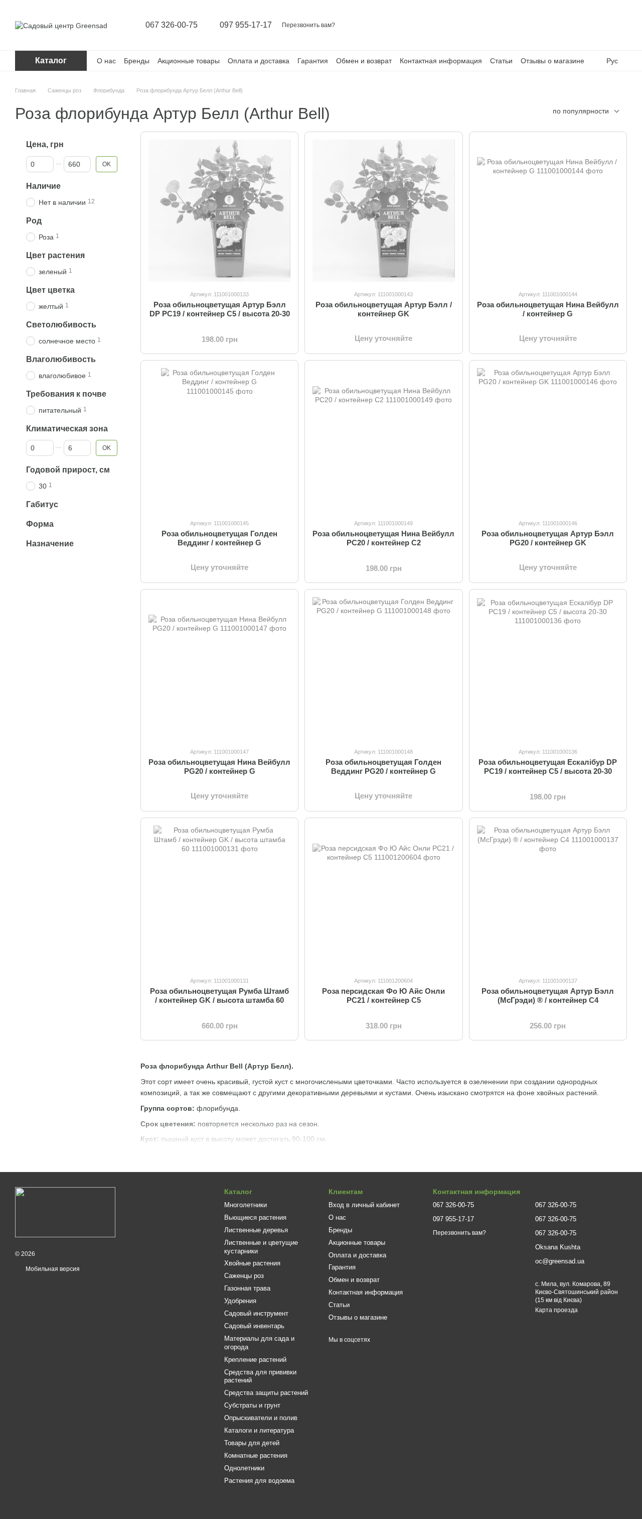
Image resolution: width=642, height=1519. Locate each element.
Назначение (50, 543)
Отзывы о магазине (552, 61)
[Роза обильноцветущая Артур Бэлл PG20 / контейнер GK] (548, 439)
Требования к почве (66, 393)
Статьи (501, 61)
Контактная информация (441, 61)
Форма (40, 524)
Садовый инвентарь (254, 1326)
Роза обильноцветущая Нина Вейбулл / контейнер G (548, 309)
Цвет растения (55, 255)
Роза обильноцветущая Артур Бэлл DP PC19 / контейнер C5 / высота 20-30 (219, 309)
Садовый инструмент (256, 1313)
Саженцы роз (244, 1275)
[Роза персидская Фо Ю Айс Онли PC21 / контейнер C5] (383, 897)
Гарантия (312, 61)
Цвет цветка (50, 290)
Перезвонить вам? (308, 25)
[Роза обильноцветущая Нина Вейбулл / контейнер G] (548, 211)
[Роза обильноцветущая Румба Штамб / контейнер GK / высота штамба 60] (219, 897)
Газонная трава (247, 1288)
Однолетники (244, 1468)
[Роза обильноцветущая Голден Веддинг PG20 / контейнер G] (383, 668)
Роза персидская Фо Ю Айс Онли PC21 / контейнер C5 (383, 995)
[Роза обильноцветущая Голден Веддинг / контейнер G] (219, 439)
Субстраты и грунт (252, 1405)
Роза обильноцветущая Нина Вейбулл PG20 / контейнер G (219, 766)
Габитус (42, 504)
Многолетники (245, 1205)
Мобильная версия (52, 1268)
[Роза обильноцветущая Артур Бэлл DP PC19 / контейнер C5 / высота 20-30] (219, 211)
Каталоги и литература (259, 1430)
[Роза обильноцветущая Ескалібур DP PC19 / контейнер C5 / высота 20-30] (548, 668)
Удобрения (240, 1301)
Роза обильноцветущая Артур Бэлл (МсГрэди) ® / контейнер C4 (548, 995)
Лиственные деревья (256, 1230)
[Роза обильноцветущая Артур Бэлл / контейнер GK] (383, 211)
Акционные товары (188, 61)
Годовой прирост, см (68, 469)
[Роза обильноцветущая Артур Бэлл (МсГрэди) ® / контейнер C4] (548, 897)
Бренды (136, 61)
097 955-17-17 (246, 25)
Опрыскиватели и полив (260, 1418)
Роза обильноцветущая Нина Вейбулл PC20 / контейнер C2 (383, 538)
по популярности (581, 111)
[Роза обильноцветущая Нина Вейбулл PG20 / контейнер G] (219, 668)
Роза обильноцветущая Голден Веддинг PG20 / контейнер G (383, 766)
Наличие (43, 186)
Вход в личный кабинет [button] (364, 1205)
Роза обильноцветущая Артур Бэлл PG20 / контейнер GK (548, 538)
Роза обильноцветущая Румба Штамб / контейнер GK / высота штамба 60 (219, 995)
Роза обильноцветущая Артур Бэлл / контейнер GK (383, 309)
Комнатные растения (255, 1455)
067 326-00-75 (171, 25)
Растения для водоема (259, 1480)
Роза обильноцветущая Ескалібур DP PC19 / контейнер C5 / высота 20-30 (547, 766)
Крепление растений (255, 1359)
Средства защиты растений (266, 1392)
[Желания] (593, 25)
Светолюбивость (61, 324)
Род (34, 220)
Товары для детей (251, 1443)
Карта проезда (556, 1310)
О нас (106, 61)
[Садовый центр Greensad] (65, 1211)
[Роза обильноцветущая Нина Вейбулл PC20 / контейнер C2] (383, 439)
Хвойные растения (252, 1263)
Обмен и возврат (364, 61)
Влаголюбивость (61, 359)
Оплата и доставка (258, 61)
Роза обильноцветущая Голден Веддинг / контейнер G (219, 538)
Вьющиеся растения (255, 1217)
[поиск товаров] (541, 25)
